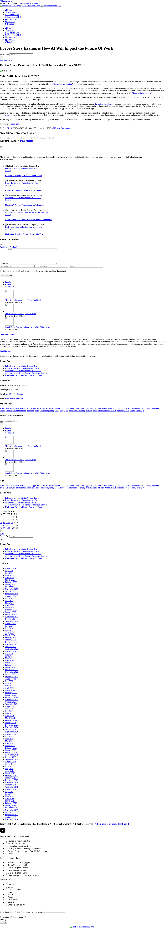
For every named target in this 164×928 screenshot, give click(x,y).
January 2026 (10, 584)
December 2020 (11, 725)
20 (9, 525)
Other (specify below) (16, 905)
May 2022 (9, 686)
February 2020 (11, 748)
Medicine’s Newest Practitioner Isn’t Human (23, 198)
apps (34, 408)
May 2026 (9, 575)
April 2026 (9, 577)
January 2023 (10, 667)
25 (4, 528)
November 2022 (11, 672)
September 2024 (11, 621)
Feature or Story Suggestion (19, 841)
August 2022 (10, 679)
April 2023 (9, 660)
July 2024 (9, 626)
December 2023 (11, 642)
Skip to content (6, 1)
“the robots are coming (62, 84)
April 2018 (9, 798)
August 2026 (10, 568)
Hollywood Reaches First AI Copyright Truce (23, 227)
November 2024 (11, 617)
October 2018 (10, 785)
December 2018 (11, 780)
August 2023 (10, 651)
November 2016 (11, 819)
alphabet (15, 408)
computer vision (77, 408)
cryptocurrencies (97, 408)
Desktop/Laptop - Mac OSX (19, 870)
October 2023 (10, 647)
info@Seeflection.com (30, 3)
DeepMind (151, 408)
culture (119, 408)
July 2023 (9, 653)
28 (12, 528)
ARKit (42, 408)
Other (10, 854)
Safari (10, 887)
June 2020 (9, 739)
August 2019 (10, 762)
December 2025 (11, 587)
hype (63, 411)
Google (58, 411)
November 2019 (11, 755)
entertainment (20, 411)
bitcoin (54, 408)
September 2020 (11, 732)
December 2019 (11, 752)
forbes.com (15, 124)
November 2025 (11, 589)
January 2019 (10, 778)
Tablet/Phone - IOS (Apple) (19, 863)
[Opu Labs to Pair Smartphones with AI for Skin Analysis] (9, 325)
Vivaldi (11, 902)
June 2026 (9, 573)
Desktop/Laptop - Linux (17, 873)
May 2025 (9, 603)
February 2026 (11, 582)
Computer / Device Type (10, 858)
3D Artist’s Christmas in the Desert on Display (24, 300)
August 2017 (10, 817)
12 (7, 522)
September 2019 (11, 759)
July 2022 (9, 681)
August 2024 (10, 624)
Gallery (8, 171)
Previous (3, 60)
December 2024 (11, 614)
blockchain (61, 408)
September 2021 (11, 704)
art (47, 408)
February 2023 (11, 665)
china (68, 408)
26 (7, 528)
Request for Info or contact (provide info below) (27, 851)
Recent (8, 284)
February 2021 (11, 720)
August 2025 (10, 596)
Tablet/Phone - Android (17, 865)
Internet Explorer (15, 889)
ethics (37, 411)
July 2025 (9, 598)
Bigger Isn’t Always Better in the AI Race (22, 183)
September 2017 (11, 815)
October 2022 (10, 674)
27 (9, 528)
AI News (55, 128)
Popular (8, 282)
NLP (114, 411)
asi (49, 408)
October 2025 (10, 591)
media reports (8, 115)
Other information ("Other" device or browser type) (21, 912)
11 (4, 522)
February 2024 (11, 637)
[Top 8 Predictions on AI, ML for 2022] (9, 311)
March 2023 (10, 663)
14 (12, 522)
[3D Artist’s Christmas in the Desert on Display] (9, 298)
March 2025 (10, 607)
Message (3, 919)
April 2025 (9, 605)
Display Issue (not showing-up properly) (24, 848)
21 (12, 525)
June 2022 (9, 683)
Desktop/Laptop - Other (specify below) (24, 875)
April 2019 (9, 771)
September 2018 (11, 787)
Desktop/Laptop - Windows (19, 868)
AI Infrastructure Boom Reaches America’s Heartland (26, 212)
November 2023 (11, 644)
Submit (3, 922)
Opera (10, 897)
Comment (4, 264)
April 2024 (9, 633)
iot (70, 411)
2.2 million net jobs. (103, 104)
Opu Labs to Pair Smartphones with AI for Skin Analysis (28, 327)
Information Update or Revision (21, 846)
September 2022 (11, 676)
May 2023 (9, 658)
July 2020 (9, 736)
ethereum (30, 411)
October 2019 (10, 757)
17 (1, 525)
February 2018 (11, 803)
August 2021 (10, 706)
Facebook (44, 411)
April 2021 (9, 716)
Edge (10, 892)
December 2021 (11, 697)
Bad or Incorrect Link (16, 843)
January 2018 (10, 805)
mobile (109, 411)
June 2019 (9, 766)
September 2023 (11, 649)
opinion (120, 411)
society (139, 411)
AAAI (2, 408)
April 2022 (9, 688)
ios (67, 411)
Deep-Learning (140, 408)
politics (126, 411)
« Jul (2, 534)
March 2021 (10, 718)
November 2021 (11, 699)
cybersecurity (128, 408)
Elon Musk (10, 411)
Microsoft (102, 411)
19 (7, 525)
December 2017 (11, 808)
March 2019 (10, 773)
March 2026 (10, 580)
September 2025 (11, 594)
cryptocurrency (110, 408)
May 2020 (9, 741)
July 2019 (9, 764)
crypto (87, 408)
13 (9, 522)
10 (1, 522)
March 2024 (10, 635)
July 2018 (9, 792)
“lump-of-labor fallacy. (141, 93)
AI (11, 408)
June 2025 (9, 600)
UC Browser (13, 900)
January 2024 (10, 640)
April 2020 (9, 743)
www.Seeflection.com (14, 398)
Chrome (11, 884)
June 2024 (9, 628)
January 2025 (10, 612)
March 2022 (10, 690)
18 (4, 525)
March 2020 (10, 745)
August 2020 (10, 734)
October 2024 (10, 619)
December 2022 (11, 670)
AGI (7, 408)
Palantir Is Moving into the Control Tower (22, 168)
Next (10, 60)
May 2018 (9, 796)
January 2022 (10, 695)
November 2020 (11, 727)
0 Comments (64, 128)
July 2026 (9, 571)
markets (89, 411)
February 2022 (11, 693)
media (95, 411)
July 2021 (9, 709)
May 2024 (9, 630)
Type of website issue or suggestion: (15, 836)
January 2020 (10, 750)
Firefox (11, 894)
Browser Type (6, 880)
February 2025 (11, 610)
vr (143, 411)
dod (157, 408)
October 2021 (10, 702)
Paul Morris (7, 128)
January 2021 (10, 722)
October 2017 (10, 812)
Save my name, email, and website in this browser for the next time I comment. (34, 271)
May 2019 (9, 769)
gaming (51, 411)
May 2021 (9, 713)
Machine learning (78, 411)
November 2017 (11, 810)
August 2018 (10, 789)
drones (2, 411)
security (133, 411)
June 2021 (9, 711)
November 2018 (11, 782)
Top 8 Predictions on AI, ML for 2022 (20, 314)
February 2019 (11, 775)
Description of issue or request (13, 917)
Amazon (23, 408)
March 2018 (10, 801)
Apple (29, 408)
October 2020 (10, 729)
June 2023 (9, 656)
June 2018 (9, 794)
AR (38, 408)
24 (1, 528)
